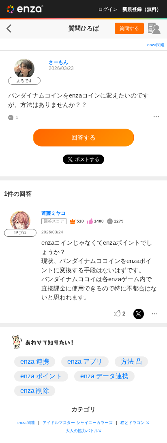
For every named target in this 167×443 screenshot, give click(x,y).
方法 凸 (131, 361)
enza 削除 (34, 390)
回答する (83, 137)
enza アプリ (85, 361)
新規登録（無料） (141, 9)
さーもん (58, 62)
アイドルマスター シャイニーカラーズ (78, 422)
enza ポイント (41, 376)
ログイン (108, 9)
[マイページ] (154, 28)
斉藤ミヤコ (53, 213)
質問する (129, 28)
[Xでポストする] (138, 314)
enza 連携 (34, 361)
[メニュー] (156, 117)
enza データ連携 (104, 376)
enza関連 (156, 44)
